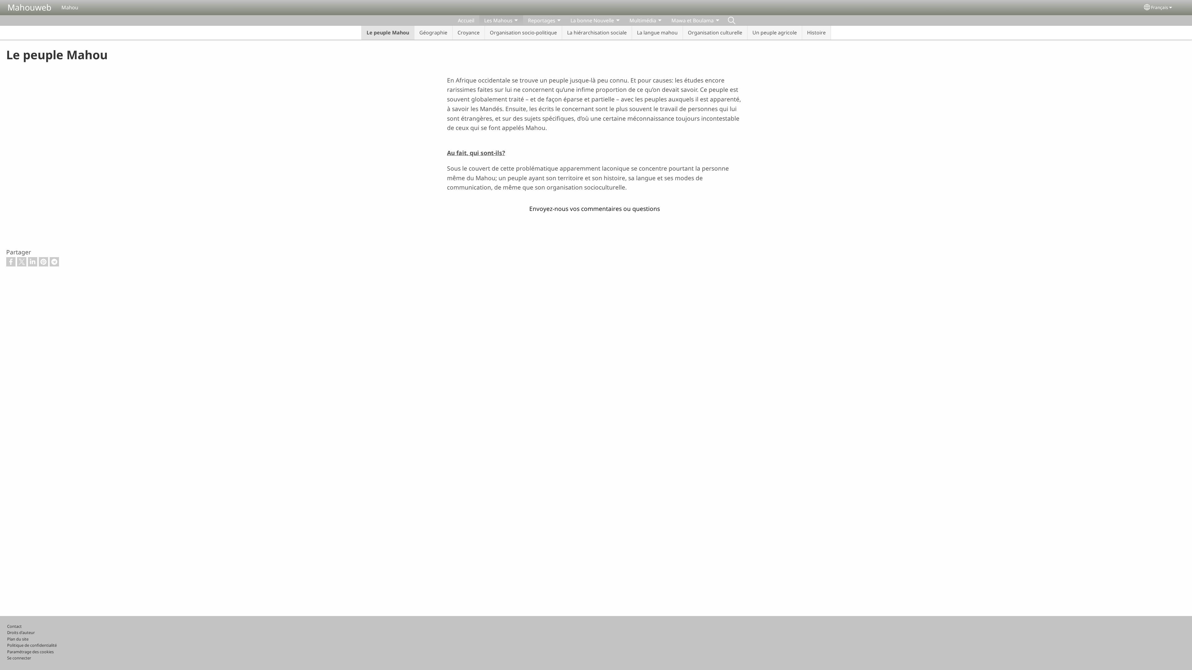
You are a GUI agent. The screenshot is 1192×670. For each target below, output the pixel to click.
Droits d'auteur (21, 632)
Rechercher (731, 20)
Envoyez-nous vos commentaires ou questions (594, 208)
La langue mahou (657, 32)
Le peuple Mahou (388, 32)
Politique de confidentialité (32, 645)
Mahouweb (29, 7)
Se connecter (19, 658)
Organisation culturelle (715, 32)
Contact (14, 626)
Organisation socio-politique (523, 32)
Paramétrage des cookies (30, 651)
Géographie (433, 32)
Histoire (816, 32)
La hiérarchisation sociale (597, 32)
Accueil (466, 20)
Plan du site (18, 639)
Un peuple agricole (774, 32)
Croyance (469, 32)
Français (1159, 7)
